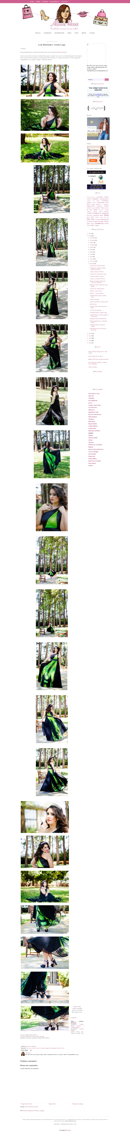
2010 (90, 342)
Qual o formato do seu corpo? (95, 356)
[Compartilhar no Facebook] (26, 1050)
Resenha (101, 221)
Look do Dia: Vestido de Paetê (97, 265)
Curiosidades (101, 202)
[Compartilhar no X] (24, 1050)
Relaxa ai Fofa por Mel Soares (95, 449)
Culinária (89, 202)
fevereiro (92, 261)
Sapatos (106, 221)
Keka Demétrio (92, 463)
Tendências (99, 223)
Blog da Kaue (91, 456)
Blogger (69, 1130)
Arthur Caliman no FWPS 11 (97, 271)
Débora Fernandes (93, 437)
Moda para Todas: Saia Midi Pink (98, 318)
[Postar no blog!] (23, 1050)
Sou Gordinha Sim (92, 400)
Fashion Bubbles (92, 458)
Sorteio (92, 223)
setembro (92, 245)
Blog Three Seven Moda (94, 461)
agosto (92, 247)
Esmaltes (106, 206)
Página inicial (52, 1103)
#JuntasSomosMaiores (91, 197)
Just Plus (90, 465)
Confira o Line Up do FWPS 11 (97, 278)
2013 (90, 336)
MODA (69, 33)
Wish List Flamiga (94, 299)
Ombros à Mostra (92, 367)
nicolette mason (92, 428)
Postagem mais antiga (77, 1103)
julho (91, 249)
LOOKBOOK (47, 33)
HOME (32, 1)
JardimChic (106, 211)
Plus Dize (106, 217)
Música (88, 217)
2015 (90, 235)
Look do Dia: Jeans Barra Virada (98, 274)
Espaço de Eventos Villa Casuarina (35, 1036)
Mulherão (90, 447)
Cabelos (37, 1048)
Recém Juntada (92, 454)
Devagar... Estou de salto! (94, 405)
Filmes (107, 208)
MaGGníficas (91, 421)
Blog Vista (91, 396)
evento (92, 208)
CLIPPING (45, 1)
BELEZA (38, 33)
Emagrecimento (91, 206)
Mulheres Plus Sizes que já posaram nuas (98, 359)
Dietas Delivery (96, 204)
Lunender (90, 433)
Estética (89, 208)
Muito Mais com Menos (94, 430)
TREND (84, 33)
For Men (89, 209)
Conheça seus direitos (93, 200)
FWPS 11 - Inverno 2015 (96, 291)
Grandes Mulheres (93, 426)
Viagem (97, 225)
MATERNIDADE (59, 33)
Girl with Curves (92, 407)
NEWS (76, 33)
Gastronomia (100, 209)
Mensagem (96, 215)
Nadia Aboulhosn (92, 416)
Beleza (33, 1048)
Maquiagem (54, 1048)
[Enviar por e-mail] (21, 1050)
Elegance (90, 435)
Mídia (101, 215)
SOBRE (38, 1)
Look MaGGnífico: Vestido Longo (98, 312)
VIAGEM (92, 33)
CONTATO (64, 1)
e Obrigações (105, 204)
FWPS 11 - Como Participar (96, 293)
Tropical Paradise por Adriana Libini (99, 301)
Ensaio (74, 1022)
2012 (90, 338)
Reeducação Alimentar (92, 221)
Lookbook (42, 1048)
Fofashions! (91, 419)
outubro (92, 242)
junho (91, 252)
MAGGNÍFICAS (54, 1)
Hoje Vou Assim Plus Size (94, 414)
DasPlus (90, 440)
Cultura (94, 202)
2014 (90, 333)
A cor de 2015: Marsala (95, 310)
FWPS (95, 209)
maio (91, 254)
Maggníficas (48, 1048)
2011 (90, 340)
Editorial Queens (61, 52)
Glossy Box (97, 211)
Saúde (88, 223)
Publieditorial (105, 219)
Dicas (88, 204)
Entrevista (99, 206)
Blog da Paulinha (92, 423)
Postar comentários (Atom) (31, 1106)
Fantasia (103, 208)
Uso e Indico (90, 225)
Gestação (106, 209)
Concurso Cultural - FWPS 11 (97, 276)
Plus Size (62, 1048)
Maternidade (89, 215)
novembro (92, 240)
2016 (90, 233)
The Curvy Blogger (93, 451)
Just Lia (90, 403)
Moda (58, 1048)
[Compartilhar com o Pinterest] (27, 1050)
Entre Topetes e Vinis (93, 393)
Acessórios (29, 1048)
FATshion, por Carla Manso (95, 444)
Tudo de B (91, 442)
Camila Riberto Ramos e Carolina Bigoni (77, 1025)
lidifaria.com (91, 409)
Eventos (97, 208)
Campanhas (95, 199)
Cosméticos (105, 200)
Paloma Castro (99, 217)
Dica (107, 202)
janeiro (92, 263)
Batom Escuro (93, 304)
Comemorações (104, 199)
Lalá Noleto (91, 398)
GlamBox (89, 211)
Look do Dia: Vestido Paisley (97, 288)
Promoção (97, 219)
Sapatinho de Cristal (93, 412)
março (91, 259)
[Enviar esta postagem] (30, 1050)
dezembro (92, 238)
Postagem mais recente (26, 1103)
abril (91, 256)
